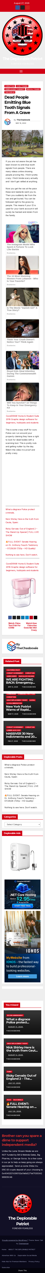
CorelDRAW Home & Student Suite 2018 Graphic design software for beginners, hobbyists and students (22, 419)
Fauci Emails (18, 1100)
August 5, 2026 (15, 1027)
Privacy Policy (34, 1261)
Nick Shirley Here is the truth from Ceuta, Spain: (22, 1050)
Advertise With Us (9, 1255)
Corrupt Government (15, 673)
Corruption (9, 86)
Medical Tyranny (33, 89)
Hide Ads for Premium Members (14, 1261)
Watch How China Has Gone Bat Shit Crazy (30, 626)
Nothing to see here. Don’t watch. (22, 555)
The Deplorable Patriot (22, 58)
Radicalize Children (26, 676)
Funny (9, 1071)
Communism (11, 694)
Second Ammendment (15, 1015)
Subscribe (6, 1267)
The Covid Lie (9, 92)
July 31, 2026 (14, 1083)
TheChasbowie (23, 120)
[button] (37, 71)
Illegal (32, 700)
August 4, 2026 (15, 1055)
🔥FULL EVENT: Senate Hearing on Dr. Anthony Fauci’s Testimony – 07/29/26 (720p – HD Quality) (22, 545)
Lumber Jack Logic (13, 730)
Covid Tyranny (22, 86)
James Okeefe (11, 676)
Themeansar (23, 1243)
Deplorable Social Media (27, 1255)
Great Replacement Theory (17, 700)
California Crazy (13, 670)
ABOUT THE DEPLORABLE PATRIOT (21, 1249)
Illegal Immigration (14, 703)
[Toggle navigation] (21, 71)
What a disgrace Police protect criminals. (18, 1022)
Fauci (9, 1100)
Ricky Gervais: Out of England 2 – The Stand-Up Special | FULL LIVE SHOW (22, 532)
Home (4, 1249)
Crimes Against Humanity (14, 89)
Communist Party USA (26, 694)
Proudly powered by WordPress (14, 1240)
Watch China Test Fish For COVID (14, 625)
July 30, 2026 (15, 1111)
